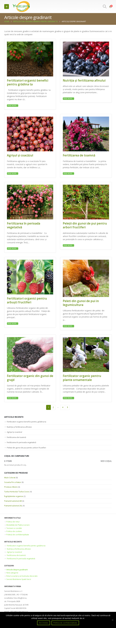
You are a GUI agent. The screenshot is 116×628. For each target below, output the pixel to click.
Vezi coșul (106, 461)
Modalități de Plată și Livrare (18, 525)
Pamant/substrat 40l (13, 501)
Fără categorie (12, 573)
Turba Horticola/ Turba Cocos (16, 491)
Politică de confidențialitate (17, 534)
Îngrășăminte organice (13, 496)
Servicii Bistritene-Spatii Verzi (18, 579)
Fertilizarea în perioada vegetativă (23, 225)
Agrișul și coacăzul (20, 155)
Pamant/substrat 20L (13, 505)
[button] (6, 6)
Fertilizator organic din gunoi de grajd (30, 378)
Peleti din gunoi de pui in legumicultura (81, 303)
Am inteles (43, 623)
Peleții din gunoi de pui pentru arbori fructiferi (85, 225)
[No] (112, 619)
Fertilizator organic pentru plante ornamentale (82, 378)
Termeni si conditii (14, 528)
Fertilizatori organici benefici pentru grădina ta (27, 82)
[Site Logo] (21, 6)
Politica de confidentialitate (65, 623)
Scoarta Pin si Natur (12, 482)
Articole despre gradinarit (17, 569)
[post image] (30, 59)
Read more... (13, 106)
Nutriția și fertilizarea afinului (84, 80)
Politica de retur (13, 521)
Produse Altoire (11, 487)
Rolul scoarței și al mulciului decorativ (21, 576)
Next (67, 407)
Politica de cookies (14, 531)
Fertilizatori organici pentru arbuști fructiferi (27, 300)
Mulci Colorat (9, 477)
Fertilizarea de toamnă (79, 155)
